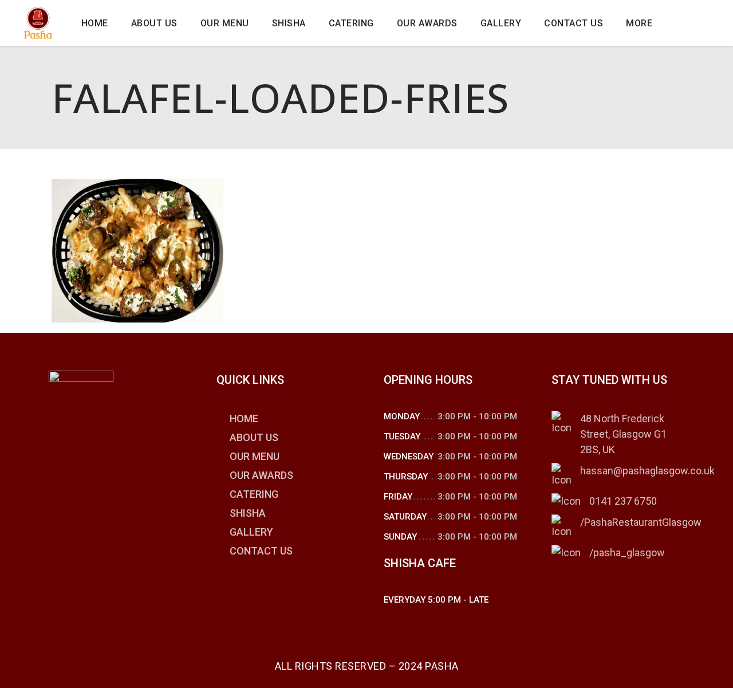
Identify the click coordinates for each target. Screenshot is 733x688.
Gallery (251, 532)
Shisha (248, 513)
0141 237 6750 (623, 501)
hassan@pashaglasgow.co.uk (647, 471)
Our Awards (261, 475)
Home (244, 418)
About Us (254, 437)
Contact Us (261, 551)
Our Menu (254, 456)
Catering (254, 494)
